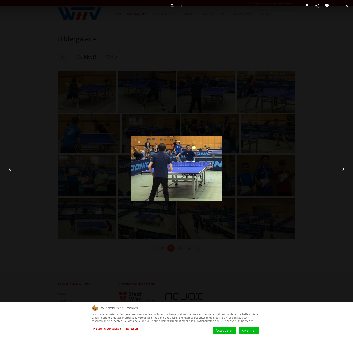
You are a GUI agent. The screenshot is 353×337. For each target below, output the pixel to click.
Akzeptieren (225, 330)
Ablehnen (249, 330)
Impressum (132, 328)
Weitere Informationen (107, 328)
